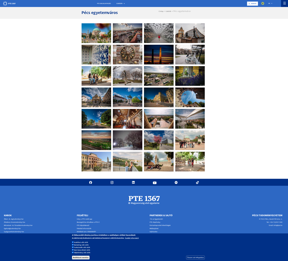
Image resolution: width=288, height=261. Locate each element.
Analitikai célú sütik (81, 242)
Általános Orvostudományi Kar (14, 222)
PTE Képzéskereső (83, 225)
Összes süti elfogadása (195, 257)
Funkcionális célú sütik (82, 247)
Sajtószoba (153, 232)
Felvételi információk (84, 228)
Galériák (168, 11)
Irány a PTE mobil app (85, 219)
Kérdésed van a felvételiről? (86, 232)
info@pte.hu (277, 225)
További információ (132, 238)
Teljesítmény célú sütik (82, 252)
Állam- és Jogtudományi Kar (14, 219)
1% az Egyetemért (156, 219)
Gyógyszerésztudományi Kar (14, 232)
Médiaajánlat (154, 228)
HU (269, 3)
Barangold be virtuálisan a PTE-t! (88, 222)
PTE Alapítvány (155, 222)
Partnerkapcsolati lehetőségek (160, 225)
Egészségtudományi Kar (12, 228)
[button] (121, 3)
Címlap (161, 11)
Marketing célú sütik (81, 245)
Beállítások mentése (81, 257)
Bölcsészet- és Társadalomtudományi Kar (18, 225)
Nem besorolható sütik (82, 250)
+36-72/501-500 (276, 222)
